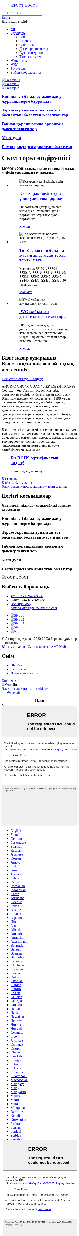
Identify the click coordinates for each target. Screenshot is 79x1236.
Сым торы (27, 45)
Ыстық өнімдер (13, 646)
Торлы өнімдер (30, 56)
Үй (13, 29)
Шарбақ (25, 41)
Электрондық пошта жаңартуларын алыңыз (34, 486)
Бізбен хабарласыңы (26, 72)
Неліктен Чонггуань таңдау (22, 379)
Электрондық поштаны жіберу (25, 688)
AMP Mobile (60, 646)
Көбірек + (9, 681)
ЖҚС (14, 64)
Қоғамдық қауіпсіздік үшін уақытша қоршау (41, 196)
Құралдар (18, 33)
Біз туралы (18, 68)
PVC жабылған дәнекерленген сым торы (43, 314)
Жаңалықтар (20, 60)
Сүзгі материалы (31, 53)
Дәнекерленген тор (33, 49)
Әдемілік (14, 692)
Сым (22, 37)
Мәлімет (25, 226)
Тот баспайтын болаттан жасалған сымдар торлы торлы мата (43, 255)
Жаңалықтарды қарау (27, 471)
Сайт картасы (38, 646)
